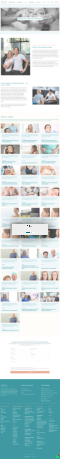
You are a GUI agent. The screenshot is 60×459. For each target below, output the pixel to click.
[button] (57, 456)
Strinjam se (28, 232)
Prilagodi (32, 232)
